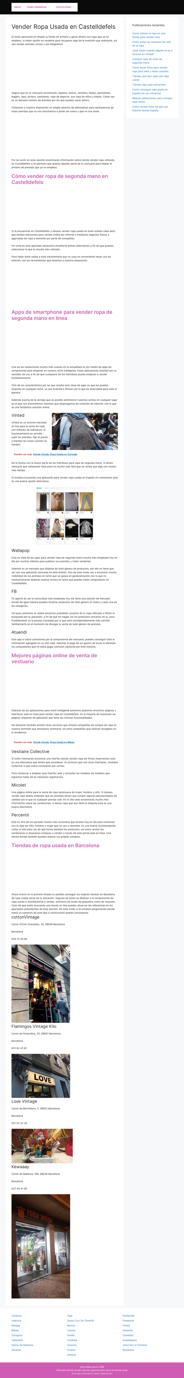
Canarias (17, 1315)
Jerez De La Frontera (135, 1345)
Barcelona (128, 1350)
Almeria (71, 1354)
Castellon (128, 1335)
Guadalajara (130, 1340)
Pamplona (128, 1320)
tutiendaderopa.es (89, 1366)
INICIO (17, 7)
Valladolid (17, 1340)
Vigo (69, 1315)
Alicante (16, 1350)
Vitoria (126, 1325)
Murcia (71, 1325)
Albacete (128, 1330)
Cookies (96, 1373)
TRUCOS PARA (63, 7)
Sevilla (71, 1335)
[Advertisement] (65, 70)
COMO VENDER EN (36, 7)
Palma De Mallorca (22, 1345)
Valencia (16, 1320)
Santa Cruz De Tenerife (80, 1320)
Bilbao (15, 1330)
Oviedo (71, 1350)
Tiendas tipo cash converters (149, 84)
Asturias (72, 1345)
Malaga (16, 1325)
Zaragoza (17, 1335)
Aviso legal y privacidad (81, 1373)
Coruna (71, 1330)
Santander (129, 1315)
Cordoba (72, 1340)
